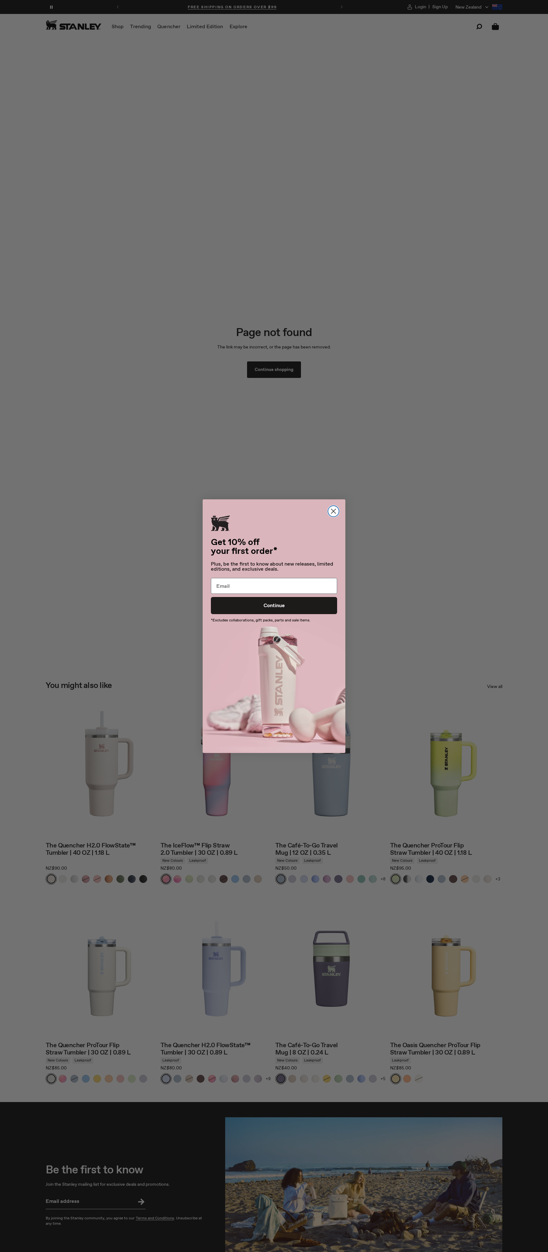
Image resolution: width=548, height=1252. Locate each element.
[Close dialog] (333, 511)
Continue (274, 605)
